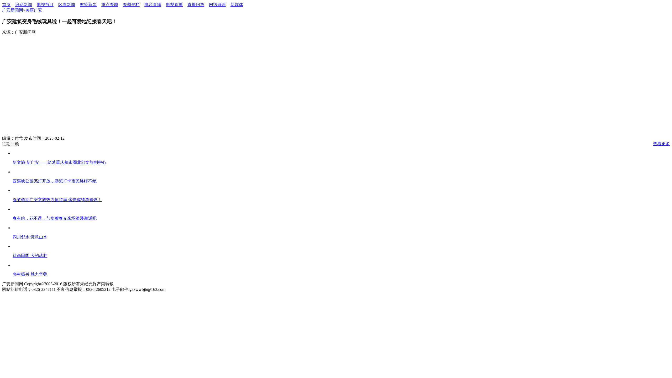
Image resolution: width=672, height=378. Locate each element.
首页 (6, 4)
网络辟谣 (217, 4)
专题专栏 (131, 4)
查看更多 (661, 143)
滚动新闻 (23, 4)
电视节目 (45, 4)
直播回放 (195, 4)
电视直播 (174, 4)
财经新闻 (88, 4)
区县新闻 (66, 4)
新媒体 (236, 4)
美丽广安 (33, 10)
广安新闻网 (12, 10)
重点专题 (109, 4)
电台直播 (152, 4)
